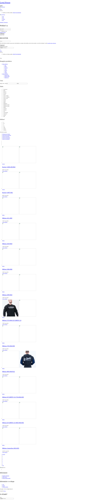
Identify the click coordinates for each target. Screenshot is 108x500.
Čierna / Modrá (6, 95)
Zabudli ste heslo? (3, 32)
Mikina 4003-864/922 (8, 371)
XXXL (5, 128)
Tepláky (5, 72)
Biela (4, 90)
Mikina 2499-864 (7, 295)
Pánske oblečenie (5, 64)
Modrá (5, 107)
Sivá (4, 111)
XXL (4, 127)
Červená (5, 93)
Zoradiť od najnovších (5, 136)
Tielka (5, 71)
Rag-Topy (6, 67)
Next (3, 465)
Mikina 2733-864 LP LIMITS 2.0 (11, 320)
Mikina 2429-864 (7, 243)
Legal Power (5, 2)
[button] (54, 8)
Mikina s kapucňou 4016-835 (10, 448)
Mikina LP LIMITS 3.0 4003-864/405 (13, 422)
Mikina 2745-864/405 (8, 346)
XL (4, 126)
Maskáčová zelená (6, 106)
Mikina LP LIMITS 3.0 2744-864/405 (13, 397)
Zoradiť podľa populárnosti (6, 135)
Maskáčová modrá (6, 104)
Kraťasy (5, 70)
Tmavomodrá (6, 112)
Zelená (5, 115)
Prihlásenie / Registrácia (4, 22)
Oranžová (5, 108)
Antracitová (5, 89)
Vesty (5, 65)
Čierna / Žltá (6, 98)
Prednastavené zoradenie (6, 134)
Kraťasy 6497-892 (7, 192)
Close (1, 9)
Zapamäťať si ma (4, 31)
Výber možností (4, 171)
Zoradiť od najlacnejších (6, 137)
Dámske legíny (6, 75)
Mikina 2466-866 (7, 269)
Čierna (5, 94)
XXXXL (5, 130)
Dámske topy (6, 77)
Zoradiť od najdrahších (6, 139)
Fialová (5, 99)
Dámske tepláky (7, 76)
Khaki (5, 102)
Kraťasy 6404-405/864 (8, 167)
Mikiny (5, 66)
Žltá (4, 116)
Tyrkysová (5, 113)
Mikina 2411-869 (7, 218)
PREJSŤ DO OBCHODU (17, 12)
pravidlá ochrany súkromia (51, 43)
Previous (3, 454)
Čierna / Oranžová (6, 97)
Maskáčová (5, 103)
